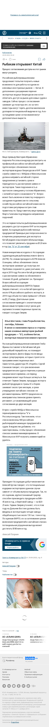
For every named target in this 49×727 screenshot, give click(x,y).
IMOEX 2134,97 (35, 38)
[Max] (28, 686)
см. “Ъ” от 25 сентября (18, 246)
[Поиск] (40, 33)
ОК (44, 46)
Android (27, 669)
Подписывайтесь (13, 547)
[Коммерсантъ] (4, 33)
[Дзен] (14, 686)
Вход (36, 33)
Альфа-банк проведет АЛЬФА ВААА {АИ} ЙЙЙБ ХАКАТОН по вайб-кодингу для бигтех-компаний (13, 643)
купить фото (35, 151)
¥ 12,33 (24, 38)
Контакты (6, 674)
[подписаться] (18, 566)
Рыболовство (7, 52)
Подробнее (15, 722)
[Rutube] (23, 686)
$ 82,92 (10, 38)
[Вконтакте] (9, 686)
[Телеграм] (4, 686)
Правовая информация (33, 674)
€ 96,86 (17, 38)
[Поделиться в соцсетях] (44, 59)
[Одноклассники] (18, 686)
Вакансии (6, 679)
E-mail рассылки (30, 677)
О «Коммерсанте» (9, 669)
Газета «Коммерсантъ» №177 (14, 557)
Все (18, 631)
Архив (4, 672)
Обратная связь (30, 672)
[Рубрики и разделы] (44, 33)
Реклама (5, 677)
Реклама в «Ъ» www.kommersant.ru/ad (24, 15)
